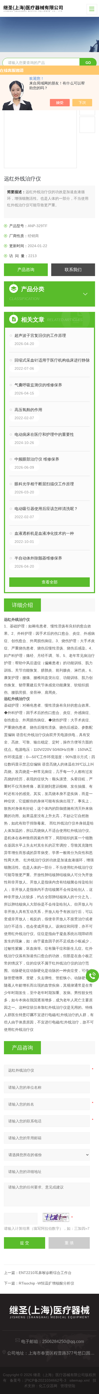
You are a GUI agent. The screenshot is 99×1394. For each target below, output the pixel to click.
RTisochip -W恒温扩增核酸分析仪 (46, 1283)
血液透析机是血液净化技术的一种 (44, 533)
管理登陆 (67, 1386)
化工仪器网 (48, 1386)
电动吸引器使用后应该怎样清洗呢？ (46, 508)
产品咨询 (25, 269)
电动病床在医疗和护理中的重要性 (44, 434)
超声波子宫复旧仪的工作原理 (40, 335)
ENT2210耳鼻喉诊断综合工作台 (45, 1273)
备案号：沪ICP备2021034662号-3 (38, 1380)
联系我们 (73, 269)
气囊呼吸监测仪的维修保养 (38, 385)
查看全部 (50, 582)
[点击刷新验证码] (56, 1217)
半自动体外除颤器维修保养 (38, 558)
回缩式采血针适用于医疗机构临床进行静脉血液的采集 (55, 360)
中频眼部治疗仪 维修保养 (37, 459)
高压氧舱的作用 (28, 409)
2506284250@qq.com (63, 1341)
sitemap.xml (79, 1380)
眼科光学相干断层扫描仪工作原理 (44, 484)
